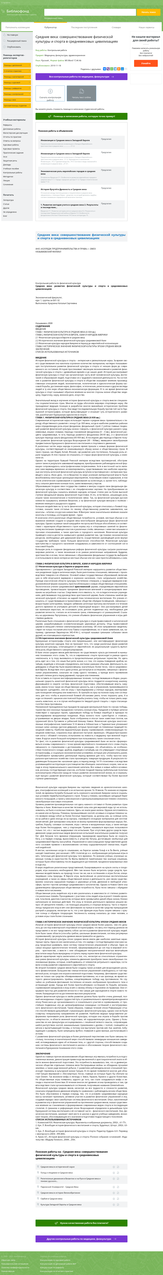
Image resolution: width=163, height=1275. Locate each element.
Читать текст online (81, 97)
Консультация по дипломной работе (56, 1264)
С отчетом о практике (12, 71)
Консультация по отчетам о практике (56, 1271)
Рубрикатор (50, 27)
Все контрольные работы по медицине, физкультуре (79, 76)
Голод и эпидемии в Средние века (57, 1172)
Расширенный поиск (53, 18)
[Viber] (108, 68)
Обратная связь (8, 1260)
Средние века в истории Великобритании (60, 1192)
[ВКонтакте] (104, 68)
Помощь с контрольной (13, 94)
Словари (116, 27)
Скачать (114, 1167)
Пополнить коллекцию (17, 27)
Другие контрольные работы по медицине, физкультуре (79, 1238)
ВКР (74, 1264)
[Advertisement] (17, 262)
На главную (12, 35)
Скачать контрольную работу (50, 98)
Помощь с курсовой (12, 82)
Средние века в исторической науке (57, 1166)
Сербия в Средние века (51, 1198)
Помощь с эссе (10, 100)
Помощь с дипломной (13, 65)
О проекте (5, 2)
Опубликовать (14, 47)
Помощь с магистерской (14, 77)
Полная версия (8, 1271)
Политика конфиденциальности (15, 1267)
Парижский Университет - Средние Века (59, 1187)
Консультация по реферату (52, 1267)
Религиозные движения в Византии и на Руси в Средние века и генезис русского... (71, 1179)
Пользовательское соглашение (14, 1264)
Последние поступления (84, 27)
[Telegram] (115, 68)
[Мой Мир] (122, 68)
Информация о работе (118, 1167)
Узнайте (146, 63)
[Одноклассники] (118, 68)
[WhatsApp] (111, 68)
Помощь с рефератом (13, 88)
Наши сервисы (146, 27)
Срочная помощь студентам (15, 105)
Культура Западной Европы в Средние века (61, 1204)
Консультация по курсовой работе (55, 1260)
